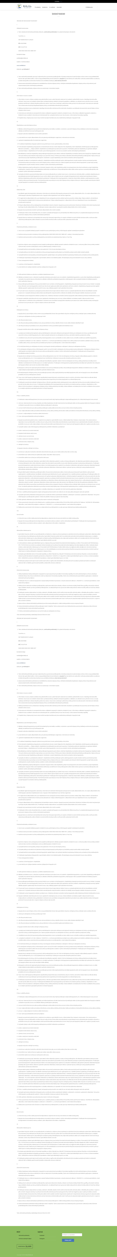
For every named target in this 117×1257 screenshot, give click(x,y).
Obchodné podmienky (24, 1235)
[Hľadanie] (95, 7)
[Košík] (99, 7)
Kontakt (59, 7)
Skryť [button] (60, 1)
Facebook (42, 1235)
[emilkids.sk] (24, 6)
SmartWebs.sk (29, 1255)
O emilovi (52, 7)
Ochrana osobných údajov (25, 1238)
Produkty (38, 7)
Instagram (42, 1238)
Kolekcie (45, 7)
